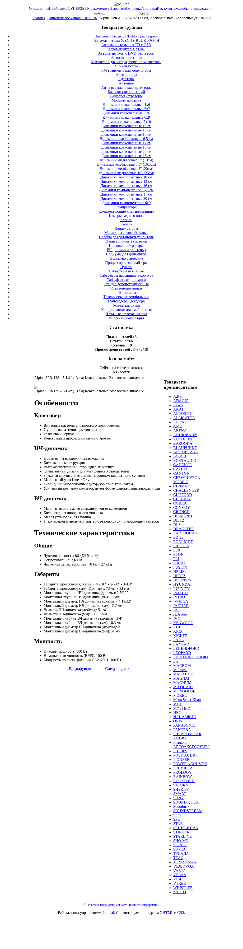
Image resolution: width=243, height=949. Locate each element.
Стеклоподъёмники (126, 288)
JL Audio (180, 614)
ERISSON (181, 546)
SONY (178, 798)
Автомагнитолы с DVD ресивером (126, 53)
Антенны (126, 83)
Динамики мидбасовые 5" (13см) (126, 160)
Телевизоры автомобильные (126, 297)
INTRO (179, 597)
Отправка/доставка (141, 8)
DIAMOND (182, 516)
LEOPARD (182, 653)
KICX (178, 631)
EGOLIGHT (183, 542)
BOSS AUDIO (184, 460)
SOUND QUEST (186, 802)
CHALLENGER (186, 490)
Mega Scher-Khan (187, 700)
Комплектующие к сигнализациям (126, 211)
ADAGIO (181, 401)
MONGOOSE (184, 691)
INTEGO (180, 593)
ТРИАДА (181, 853)
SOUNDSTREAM (187, 811)
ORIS (177, 721)
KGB (177, 627)
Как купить (166, 8)
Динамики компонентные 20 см (126, 198)
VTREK (179, 883)
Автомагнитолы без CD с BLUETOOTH (126, 40)
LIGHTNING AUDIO (190, 657)
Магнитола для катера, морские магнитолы (126, 62)
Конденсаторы (126, 228)
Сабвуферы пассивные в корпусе (126, 275)
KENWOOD (183, 623)
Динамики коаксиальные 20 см (126, 152)
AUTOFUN (182, 439)
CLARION (182, 499)
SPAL (177, 815)
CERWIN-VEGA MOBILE (186, 480)
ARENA (180, 431)
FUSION (180, 567)
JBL (176, 610)
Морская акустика (126, 100)
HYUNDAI (182, 584)
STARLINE (182, 836)
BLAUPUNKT (185, 448)
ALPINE (180, 422)
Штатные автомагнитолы (126, 314)
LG (175, 661)
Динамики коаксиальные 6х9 (126, 117)
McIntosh (180, 670)
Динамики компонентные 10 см (126, 177)
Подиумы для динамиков (126, 254)
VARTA (179, 871)
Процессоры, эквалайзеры (126, 263)
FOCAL (179, 563)
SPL (176, 819)
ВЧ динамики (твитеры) (126, 250)
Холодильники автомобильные (126, 310)
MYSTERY (182, 708)
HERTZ (179, 576)
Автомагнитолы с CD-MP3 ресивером (126, 36)
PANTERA (182, 730)
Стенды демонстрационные (126, 284)
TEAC (178, 858)
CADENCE (182, 465)
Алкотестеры (126, 75)
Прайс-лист (58, 8)
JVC (176, 619)
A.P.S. (178, 396)
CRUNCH (181, 512)
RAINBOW (182, 777)
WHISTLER (183, 888)
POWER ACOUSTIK (190, 764)
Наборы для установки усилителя (126, 237)
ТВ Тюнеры (126, 292)
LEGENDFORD (186, 648)
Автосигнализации (126, 58)
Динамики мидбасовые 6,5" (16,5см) (126, 164)
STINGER (181, 832)
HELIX (179, 572)
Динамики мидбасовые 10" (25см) (126, 173)
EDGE (178, 537)
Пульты (126, 267)
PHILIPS (180, 751)
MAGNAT (181, 678)
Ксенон (126, 220)
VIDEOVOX (183, 866)
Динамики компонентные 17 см (126, 194)
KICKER (180, 636)
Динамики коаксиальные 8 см (126, 113)
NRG (177, 713)
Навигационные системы (126, 241)
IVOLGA (180, 601)
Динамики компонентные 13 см (126, 181)
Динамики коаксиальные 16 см (126, 134)
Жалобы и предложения (194, 8)
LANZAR (181, 644)
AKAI (178, 409)
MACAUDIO (184, 674)
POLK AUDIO (185, 755)
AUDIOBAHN (185, 435)
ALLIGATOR (184, 418)
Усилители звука (126, 305)
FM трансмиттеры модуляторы (126, 70)
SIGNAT (180, 845)
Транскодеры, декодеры (126, 301)
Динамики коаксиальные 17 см (126, 143)
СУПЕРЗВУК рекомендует (89, 8)
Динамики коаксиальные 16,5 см (126, 139)
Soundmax (181, 806)
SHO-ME (180, 841)
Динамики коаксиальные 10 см (126, 126)
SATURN (180, 785)
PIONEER (181, 759)
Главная (39, 18)
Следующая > (117, 669)
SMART (179, 794)
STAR (178, 824)
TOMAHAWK (184, 862)
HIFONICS (182, 580)
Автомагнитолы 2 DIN (126, 49)
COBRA (180, 503)
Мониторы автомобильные (126, 233)
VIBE (177, 879)
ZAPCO (179, 892)
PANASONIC (184, 725)
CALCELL (182, 469)
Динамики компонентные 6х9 (126, 203)
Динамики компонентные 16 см (126, 186)
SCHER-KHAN (185, 828)
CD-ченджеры (126, 66)
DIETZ (178, 520)
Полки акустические (126, 258)
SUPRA (179, 849)
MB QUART (183, 687)
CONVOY (181, 507)
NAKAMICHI (184, 717)
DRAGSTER (183, 529)
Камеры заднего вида (126, 216)
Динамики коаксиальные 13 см (72, 18)
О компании (39, 8)
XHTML (166, 913)
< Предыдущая (78, 669)
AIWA (178, 405)
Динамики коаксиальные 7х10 (126, 122)
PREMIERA (183, 768)
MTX (177, 704)
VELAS (179, 875)
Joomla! (108, 913)
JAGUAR (181, 606)
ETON (178, 554)
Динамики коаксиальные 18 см (126, 147)
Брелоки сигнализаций (126, 92)
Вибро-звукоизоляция (126, 318)
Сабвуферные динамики (126, 280)
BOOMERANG (185, 452)
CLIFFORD (182, 495)
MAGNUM (182, 683)
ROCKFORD (184, 781)
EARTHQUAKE (186, 533)
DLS (177, 525)
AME (177, 426)
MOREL (180, 695)
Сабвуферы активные (126, 271)
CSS (180, 913)
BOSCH (179, 456)
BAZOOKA (182, 443)
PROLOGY (182, 772)
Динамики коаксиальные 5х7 (126, 109)
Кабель (126, 224)
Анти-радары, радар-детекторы (126, 87)
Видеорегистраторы (126, 96)
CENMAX (181, 486)
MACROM (182, 666)
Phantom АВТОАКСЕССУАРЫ (191, 744)
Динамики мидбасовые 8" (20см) (126, 169)
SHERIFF (181, 789)
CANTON (181, 473)
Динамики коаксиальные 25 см (126, 156)
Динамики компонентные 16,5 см (126, 190)
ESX (177, 550)
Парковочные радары (126, 245)
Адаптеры (126, 79)
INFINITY (181, 589)
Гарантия (118, 8)
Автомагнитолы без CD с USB (126, 45)
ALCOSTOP (183, 413)
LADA (178, 640)
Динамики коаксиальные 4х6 (126, 105)
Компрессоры (126, 207)
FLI (176, 559)
